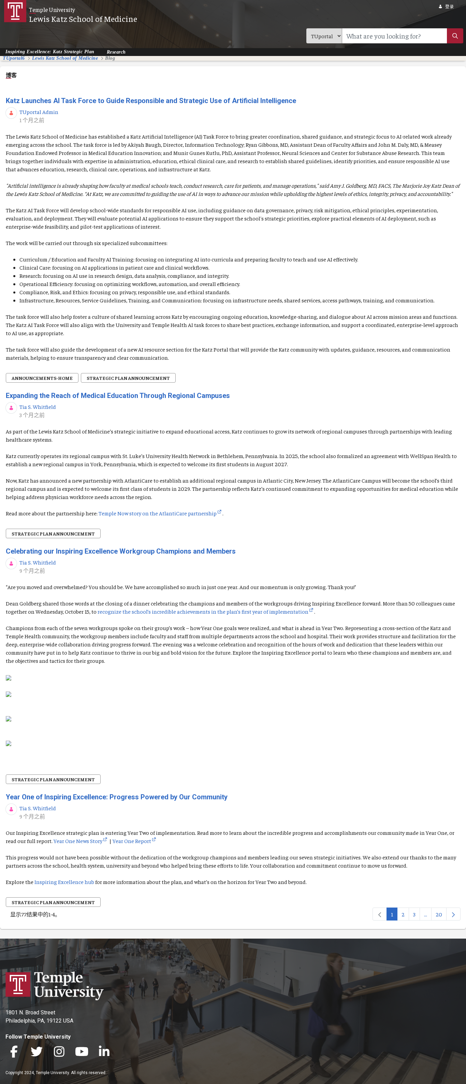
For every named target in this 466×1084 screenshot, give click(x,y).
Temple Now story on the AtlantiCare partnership (158, 513)
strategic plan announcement (128, 378)
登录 (449, 6)
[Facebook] (13, 1052)
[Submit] (455, 35)
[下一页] (453, 914)
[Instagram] (59, 1052)
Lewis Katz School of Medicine (83, 18)
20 (441, 916)
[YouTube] (81, 1052)
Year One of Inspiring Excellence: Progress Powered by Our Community (117, 797)
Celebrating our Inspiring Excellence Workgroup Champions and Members (121, 551)
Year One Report (132, 840)
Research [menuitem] (116, 51)
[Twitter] (36, 1052)
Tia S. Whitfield (37, 406)
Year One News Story (78, 840)
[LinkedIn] (104, 1052)
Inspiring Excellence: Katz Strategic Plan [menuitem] (49, 51)
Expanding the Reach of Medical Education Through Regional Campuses (118, 395)
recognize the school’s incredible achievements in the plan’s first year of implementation (203, 611)
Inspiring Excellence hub (64, 881)
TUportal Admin (38, 111)
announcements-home (42, 378)
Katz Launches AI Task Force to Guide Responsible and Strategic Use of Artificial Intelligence (151, 101)
